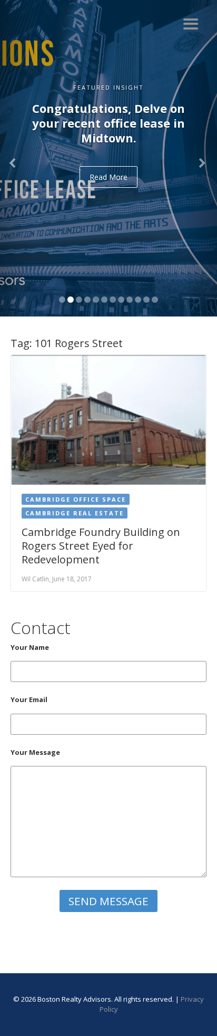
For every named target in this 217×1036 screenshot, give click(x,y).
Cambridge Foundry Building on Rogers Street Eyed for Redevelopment (101, 546)
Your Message (35, 752)
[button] (16, 158)
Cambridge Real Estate (74, 513)
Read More (108, 177)
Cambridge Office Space (75, 499)
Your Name (30, 647)
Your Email (29, 699)
